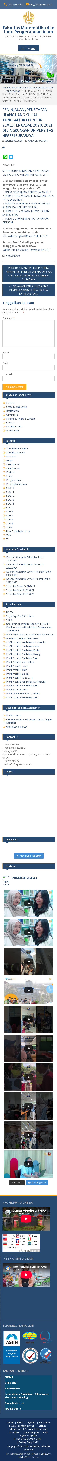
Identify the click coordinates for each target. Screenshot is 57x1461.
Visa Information (14, 426)
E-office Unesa (13, 715)
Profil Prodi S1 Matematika (20, 661)
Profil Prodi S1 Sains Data (19, 677)
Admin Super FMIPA (38, 140)
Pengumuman (13, 90)
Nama (5, 351)
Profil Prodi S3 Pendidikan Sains (22, 697)
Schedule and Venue (16, 406)
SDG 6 (9, 519)
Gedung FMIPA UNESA (21, 65)
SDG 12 (10, 495)
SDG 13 (10, 499)
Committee (12, 414)
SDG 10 (10, 487)
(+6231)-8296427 (16, 4)
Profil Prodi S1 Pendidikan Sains (22, 658)
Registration (12, 410)
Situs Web (7, 374)
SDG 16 (10, 503)
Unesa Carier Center (16, 726)
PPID (45, 1432)
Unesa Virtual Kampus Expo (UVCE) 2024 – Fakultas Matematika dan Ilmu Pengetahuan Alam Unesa (29, 627)
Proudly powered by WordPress (22, 1453)
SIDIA (9, 619)
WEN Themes (32, 1456)
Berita (9, 460)
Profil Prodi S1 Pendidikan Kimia (22, 650)
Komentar (8, 318)
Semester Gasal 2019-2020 (20, 593)
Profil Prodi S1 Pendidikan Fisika (22, 646)
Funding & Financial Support (20, 418)
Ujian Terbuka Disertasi (18, 531)
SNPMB (9, 1377)
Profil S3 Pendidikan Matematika (23, 693)
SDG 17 (10, 507)
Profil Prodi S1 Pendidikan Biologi (23, 654)
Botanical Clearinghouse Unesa (22, 638)
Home (10, 1423)
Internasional (13, 464)
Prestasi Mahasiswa (16, 483)
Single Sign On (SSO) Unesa (20, 616)
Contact (10, 422)
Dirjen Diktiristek (14, 1403)
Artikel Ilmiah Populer (17, 448)
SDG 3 (9, 511)
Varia (8, 535)
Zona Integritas (31, 1432)
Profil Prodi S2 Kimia (16, 689)
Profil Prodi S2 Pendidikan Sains (22, 685)
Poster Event (12, 430)
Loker (9, 476)
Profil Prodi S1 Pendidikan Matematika (26, 642)
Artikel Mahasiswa (15, 452)
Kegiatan (10, 472)
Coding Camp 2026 (28, 1442)
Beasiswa (11, 456)
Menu (32, 48)
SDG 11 (10, 491)
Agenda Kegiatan (28, 1436)
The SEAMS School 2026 (28, 1439)
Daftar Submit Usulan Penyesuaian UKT (26, 249)
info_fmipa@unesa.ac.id (40, 4)
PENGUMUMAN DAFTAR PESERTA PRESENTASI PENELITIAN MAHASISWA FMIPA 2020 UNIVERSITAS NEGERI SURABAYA (28, 273)
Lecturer (10, 402)
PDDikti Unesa (13, 1408)
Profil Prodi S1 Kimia (16, 669)
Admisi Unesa (12, 1388)
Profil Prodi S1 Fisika (16, 665)
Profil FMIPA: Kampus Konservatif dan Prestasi (30, 634)
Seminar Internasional (36, 1429)
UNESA (10, 612)
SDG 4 (9, 515)
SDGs (9, 527)
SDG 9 (9, 523)
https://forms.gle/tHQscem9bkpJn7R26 (25, 236)
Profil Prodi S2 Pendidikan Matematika (26, 681)
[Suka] (3, 147)
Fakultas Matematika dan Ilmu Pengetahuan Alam (28, 29)
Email (5, 363)
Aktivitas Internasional (22, 1426)
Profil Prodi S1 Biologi (17, 673)
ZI (7, 539)
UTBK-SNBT (11, 1382)
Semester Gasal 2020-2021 (20, 590)
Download (14, 1432)
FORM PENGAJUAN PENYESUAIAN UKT (28, 192)
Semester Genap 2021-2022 (20, 586)
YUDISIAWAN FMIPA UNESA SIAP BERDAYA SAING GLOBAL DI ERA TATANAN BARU (28, 290)
